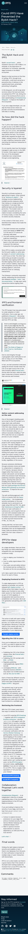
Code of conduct (6, 920)
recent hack (11, 62)
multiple (14, 279)
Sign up (4, 912)
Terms (13, 930)
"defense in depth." (12, 197)
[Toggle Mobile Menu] (25, 3)
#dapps (8, 47)
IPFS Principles (17, 762)
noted (19, 929)
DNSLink (14, 668)
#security (13, 47)
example (22, 902)
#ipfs (3, 47)
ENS (5, 660)
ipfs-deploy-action (15, 587)
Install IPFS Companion (11, 779)
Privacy (18, 930)
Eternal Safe (20, 370)
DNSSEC (19, 670)
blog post (13, 316)
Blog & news (4, 9)
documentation (8, 281)
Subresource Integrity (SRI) (15, 507)
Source (7, 183)
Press (3, 919)
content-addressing (17, 254)
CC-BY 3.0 (8, 930)
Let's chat (6, 836)
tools (20, 279)
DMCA (22, 930)
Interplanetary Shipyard (10, 795)
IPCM (11, 660)
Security (3, 922)
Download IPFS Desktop (11, 775)
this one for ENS (15, 674)
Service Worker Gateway (12, 733)
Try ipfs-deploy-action (10, 634)
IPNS (22, 664)
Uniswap (9, 656)
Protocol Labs (8, 929)
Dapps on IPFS (7, 683)
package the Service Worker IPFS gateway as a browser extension (13, 487)
